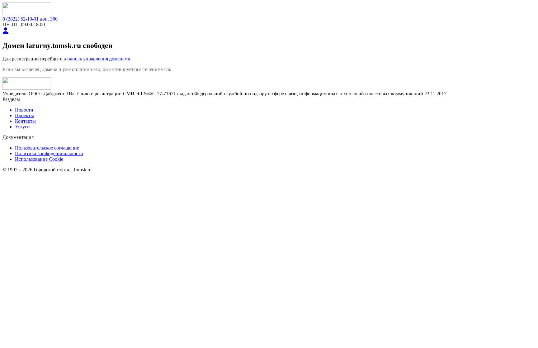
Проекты (24, 115)
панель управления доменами (98, 58)
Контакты (25, 121)
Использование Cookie (39, 159)
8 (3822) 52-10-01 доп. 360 (30, 18)
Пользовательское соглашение (47, 147)
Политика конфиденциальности (49, 153)
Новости (24, 109)
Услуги (22, 126)
